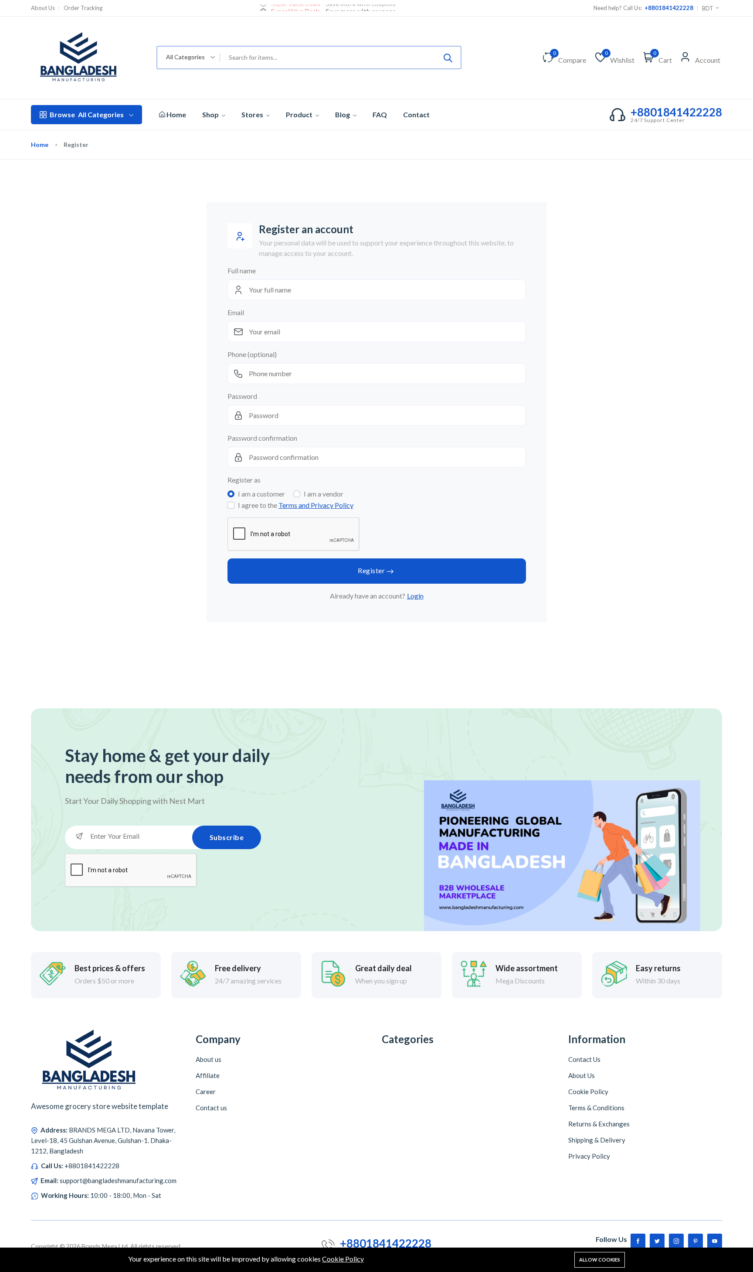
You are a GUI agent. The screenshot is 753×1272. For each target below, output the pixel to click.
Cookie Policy (343, 1259)
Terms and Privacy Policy (315, 505)
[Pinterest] (695, 1241)
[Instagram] (676, 1241)
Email (235, 312)
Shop (211, 114)
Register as (244, 480)
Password (242, 396)
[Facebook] (638, 1241)
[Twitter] (657, 1241)
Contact (416, 114)
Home (175, 114)
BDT (708, 8)
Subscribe (227, 837)
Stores (253, 114)
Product (300, 114)
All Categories (87, 114)
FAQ (380, 114)
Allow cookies (599, 1259)
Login (415, 596)
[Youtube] (714, 1241)
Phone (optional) (252, 354)
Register (371, 570)
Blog (343, 114)
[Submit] (448, 57)
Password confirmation (262, 438)
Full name (241, 270)
